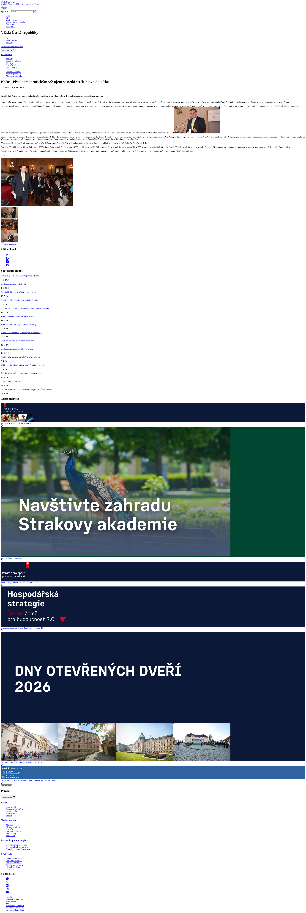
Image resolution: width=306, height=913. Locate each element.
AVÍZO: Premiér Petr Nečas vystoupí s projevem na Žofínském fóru (26, 390)
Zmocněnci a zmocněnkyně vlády (18, 849)
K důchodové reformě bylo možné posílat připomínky (21, 333)
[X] (7, 883)
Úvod (8, 16)
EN (2, 6)
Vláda (8, 18)
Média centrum (11, 20)
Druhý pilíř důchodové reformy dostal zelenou (18, 292)
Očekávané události (13, 827)
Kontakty (9, 897)
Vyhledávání (5, 12)
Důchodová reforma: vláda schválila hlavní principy (20, 357)
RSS (7, 903)
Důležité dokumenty (13, 72)
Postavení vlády (12, 811)
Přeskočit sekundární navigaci (12, 47)
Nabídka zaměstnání (13, 863)
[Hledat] (35, 11)
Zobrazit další (6, 786)
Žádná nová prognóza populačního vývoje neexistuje (21, 373)
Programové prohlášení (14, 809)
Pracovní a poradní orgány (16, 22)
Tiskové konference (13, 65)
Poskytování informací (14, 865)
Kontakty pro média (13, 74)
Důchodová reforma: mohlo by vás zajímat (17, 349)
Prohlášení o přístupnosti (15, 906)
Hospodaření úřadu (13, 867)
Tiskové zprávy (11, 63)
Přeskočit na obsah (8, 2)
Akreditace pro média (14, 76)
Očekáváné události (13, 61)
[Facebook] (7, 880)
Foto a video (10, 836)
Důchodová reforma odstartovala (13, 284)
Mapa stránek (11, 901)
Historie (9, 816)
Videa (8, 69)
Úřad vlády (10, 24)
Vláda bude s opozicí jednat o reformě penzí (17, 316)
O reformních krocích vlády (11, 381)
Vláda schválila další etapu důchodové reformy (18, 325)
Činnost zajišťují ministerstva (17, 847)
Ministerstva (10, 813)
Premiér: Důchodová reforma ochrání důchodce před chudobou (25, 308)
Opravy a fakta (11, 67)
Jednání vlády (11, 833)
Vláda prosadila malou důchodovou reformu (17, 341)
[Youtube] (7, 893)
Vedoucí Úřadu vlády (14, 858)
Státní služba (10, 27)
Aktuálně (9, 825)
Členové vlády (11, 807)
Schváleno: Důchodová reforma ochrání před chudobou (22, 300)
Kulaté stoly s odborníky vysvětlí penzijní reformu (20, 276)
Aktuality (9, 59)
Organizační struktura (14, 861)
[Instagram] (7, 890)
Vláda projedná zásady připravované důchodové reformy (22, 365)
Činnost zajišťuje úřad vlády (16, 845)
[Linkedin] (7, 886)
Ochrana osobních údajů (15, 910)
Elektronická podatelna (14, 899)
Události (9, 869)
